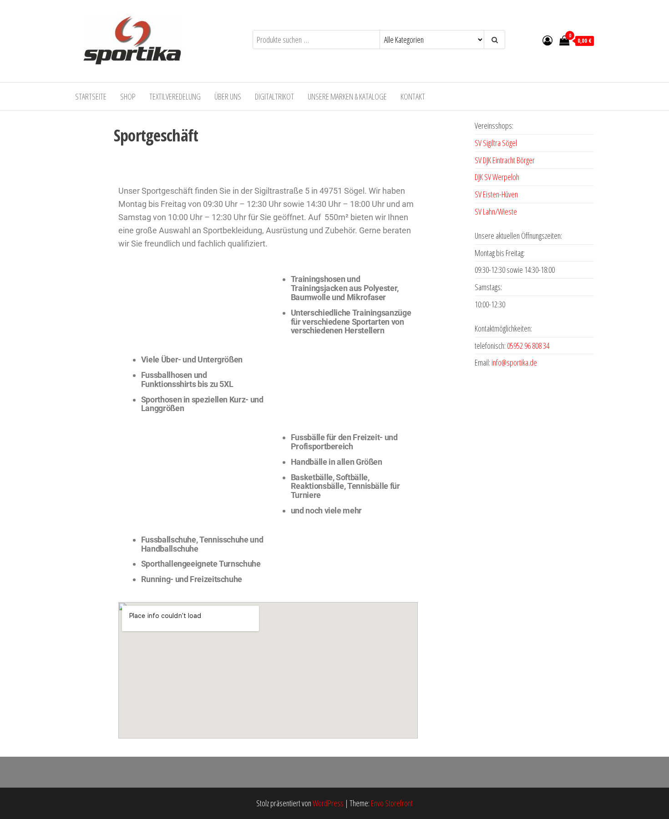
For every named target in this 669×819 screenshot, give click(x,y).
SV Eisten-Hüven (496, 194)
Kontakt (412, 96)
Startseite (90, 96)
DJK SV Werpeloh (497, 176)
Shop (128, 96)
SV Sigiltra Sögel (496, 142)
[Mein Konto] (547, 40)
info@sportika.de (514, 362)
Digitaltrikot (274, 96)
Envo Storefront (392, 803)
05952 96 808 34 (528, 345)
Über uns (227, 96)
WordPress (328, 803)
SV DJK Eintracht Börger (505, 160)
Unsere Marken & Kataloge (347, 96)
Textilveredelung (175, 96)
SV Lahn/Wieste (496, 211)
